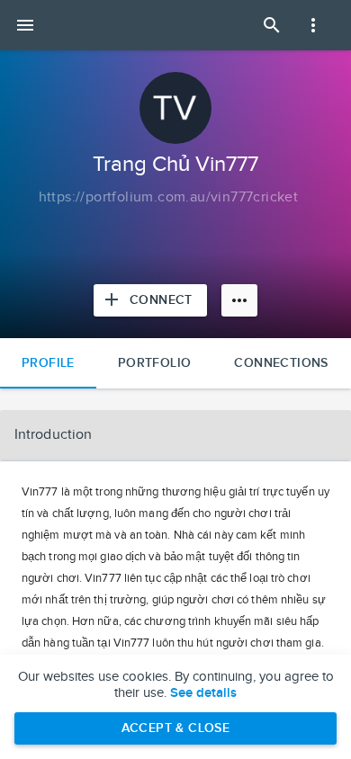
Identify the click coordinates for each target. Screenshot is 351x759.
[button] (175, 435)
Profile (48, 363)
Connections (281, 363)
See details (203, 693)
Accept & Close (176, 728)
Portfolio (155, 363)
